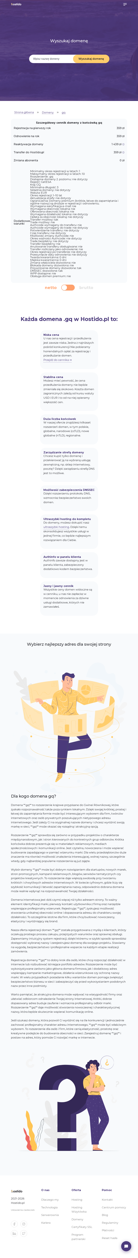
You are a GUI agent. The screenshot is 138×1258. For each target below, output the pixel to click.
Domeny (48, 112)
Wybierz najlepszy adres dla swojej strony (69, 644)
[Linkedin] (15, 1234)
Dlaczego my (50, 1199)
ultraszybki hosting (56, 527)
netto (51, 288)
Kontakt (107, 1199)
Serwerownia (50, 1215)
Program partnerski (78, 1237)
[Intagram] (25, 1225)
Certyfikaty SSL (82, 1227)
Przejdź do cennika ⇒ (57, 360)
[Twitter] (25, 1234)
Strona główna (24, 112)
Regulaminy (110, 1222)
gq (63, 112)
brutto (86, 288)
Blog (105, 1215)
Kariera (45, 1222)
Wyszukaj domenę (91, 58)
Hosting (77, 1199)
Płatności (108, 1230)
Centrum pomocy (114, 1207)
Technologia (49, 1207)
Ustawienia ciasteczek (23, 1210)
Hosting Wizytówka (79, 1209)
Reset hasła (109, 1238)
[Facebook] (15, 1225)
